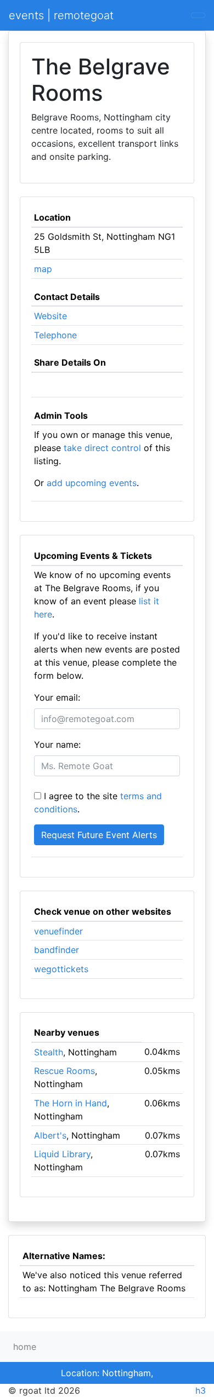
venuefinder (58, 931)
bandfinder (56, 949)
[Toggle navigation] (198, 15)
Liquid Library (62, 1153)
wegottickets (61, 968)
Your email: (57, 697)
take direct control (102, 447)
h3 (200, 1390)
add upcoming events (92, 482)
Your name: (57, 744)
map (43, 268)
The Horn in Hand (70, 1103)
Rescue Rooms (64, 1070)
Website (50, 315)
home (24, 1346)
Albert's (50, 1135)
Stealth (48, 1052)
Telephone (55, 335)
